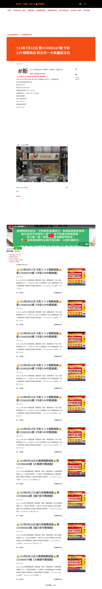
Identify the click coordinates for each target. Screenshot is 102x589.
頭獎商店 (77, 79)
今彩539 (77, 77)
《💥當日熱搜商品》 (13, 35)
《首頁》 (9, 10)
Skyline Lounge (14, 261)
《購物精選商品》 (52, 10)
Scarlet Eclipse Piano (16, 260)
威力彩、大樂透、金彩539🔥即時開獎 (30, 4)
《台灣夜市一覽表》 (76, 10)
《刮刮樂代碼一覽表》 (19, 10)
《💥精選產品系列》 (26, 35)
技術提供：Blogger (51, 585)
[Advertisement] (48, 22)
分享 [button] (76, 69)
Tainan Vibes (13, 256)
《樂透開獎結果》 (40, 10)
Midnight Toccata (15, 254)
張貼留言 (18, 196)
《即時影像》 (87, 10)
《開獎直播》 (31, 10)
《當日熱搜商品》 (63, 10)
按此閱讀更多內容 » (58, 292)
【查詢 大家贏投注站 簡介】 (37, 74)
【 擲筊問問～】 (32, 76)
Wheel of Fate (13, 258)
